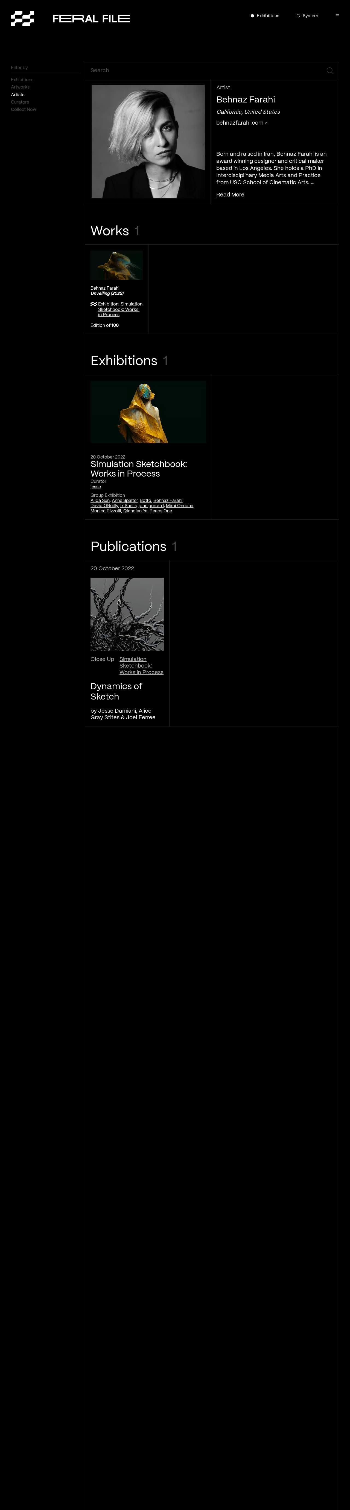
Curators (20, 102)
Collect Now (24, 110)
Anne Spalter (125, 501)
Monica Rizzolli (106, 511)
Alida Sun (100, 501)
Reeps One (161, 511)
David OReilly (104, 506)
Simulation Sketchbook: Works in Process (121, 309)
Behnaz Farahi (167, 501)
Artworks (21, 87)
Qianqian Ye (135, 511)
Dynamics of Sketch (116, 692)
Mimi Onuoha (179, 506)
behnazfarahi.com (240, 123)
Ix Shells (128, 506)
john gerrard (151, 506)
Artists (18, 95)
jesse (96, 487)
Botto (145, 501)
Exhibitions (22, 80)
